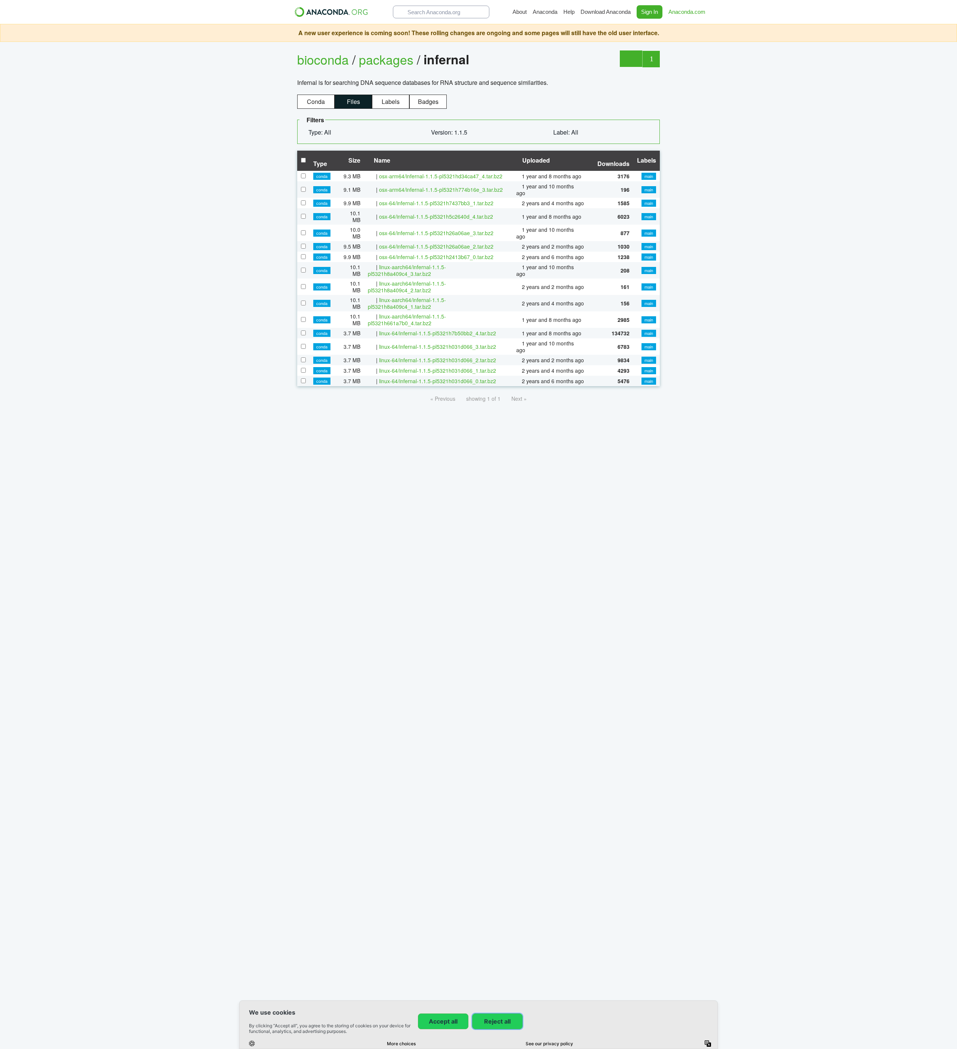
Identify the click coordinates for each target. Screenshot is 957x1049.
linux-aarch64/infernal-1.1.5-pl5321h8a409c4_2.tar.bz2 (407, 287)
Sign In (649, 12)
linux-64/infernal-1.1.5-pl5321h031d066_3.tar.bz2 (437, 346)
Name (381, 160)
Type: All (320, 132)
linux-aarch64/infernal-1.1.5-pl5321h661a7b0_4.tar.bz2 (407, 320)
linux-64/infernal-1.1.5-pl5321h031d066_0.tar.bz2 (437, 381)
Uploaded (535, 160)
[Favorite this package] (631, 58)
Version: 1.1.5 (450, 132)
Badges (428, 101)
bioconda (323, 59)
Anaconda (545, 12)
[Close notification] (949, 33)
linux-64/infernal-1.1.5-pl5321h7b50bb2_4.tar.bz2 (437, 333)
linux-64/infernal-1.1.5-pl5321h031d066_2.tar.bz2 (437, 360)
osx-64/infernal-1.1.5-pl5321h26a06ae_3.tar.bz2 (436, 233)
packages (388, 59)
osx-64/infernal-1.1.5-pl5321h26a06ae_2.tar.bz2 (436, 246)
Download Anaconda (606, 12)
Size (353, 160)
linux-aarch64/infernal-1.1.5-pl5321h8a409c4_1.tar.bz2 (407, 303)
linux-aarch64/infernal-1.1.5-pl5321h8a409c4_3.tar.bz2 (407, 270)
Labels (391, 101)
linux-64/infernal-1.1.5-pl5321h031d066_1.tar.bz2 (437, 370)
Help (569, 12)
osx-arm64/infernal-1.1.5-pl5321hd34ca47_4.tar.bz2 (440, 176)
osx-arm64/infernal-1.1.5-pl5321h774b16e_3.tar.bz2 (441, 189)
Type (320, 163)
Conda (316, 101)
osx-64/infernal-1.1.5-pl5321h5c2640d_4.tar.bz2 (436, 216)
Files (353, 101)
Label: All (566, 132)
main (648, 176)
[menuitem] (322, 132)
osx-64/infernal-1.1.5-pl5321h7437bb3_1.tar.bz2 (436, 203)
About (520, 12)
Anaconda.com (687, 12)
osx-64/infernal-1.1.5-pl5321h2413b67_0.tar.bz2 (436, 257)
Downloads (613, 163)
